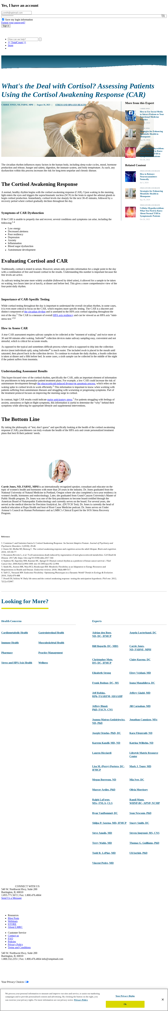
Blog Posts (13, 918)
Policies (12, 941)
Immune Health (10, 642)
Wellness (43, 662)
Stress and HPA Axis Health (70, 105)
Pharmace (7, 652)
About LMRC (15, 927)
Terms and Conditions (19, 947)
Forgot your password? (13, 22)
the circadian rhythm (34, 311)
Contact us (13, 935)
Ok (125, 1004)
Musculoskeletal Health (51, 642)
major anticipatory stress (59, 399)
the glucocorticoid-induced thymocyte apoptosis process (66, 383)
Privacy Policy (15, 944)
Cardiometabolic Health (14, 632)
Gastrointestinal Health (51, 632)
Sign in (6, 26)
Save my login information (19, 19)
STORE (12, 924)
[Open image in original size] (20, 33)
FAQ (10, 938)
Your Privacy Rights (125, 996)
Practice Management (50, 652)
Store (10, 45)
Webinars (13, 921)
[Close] (162, 999)
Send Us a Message (11, 898)
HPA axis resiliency (63, 315)
